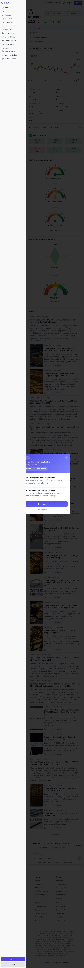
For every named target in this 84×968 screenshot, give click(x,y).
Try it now (42, 504)
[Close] (66, 457)
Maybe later (42, 509)
